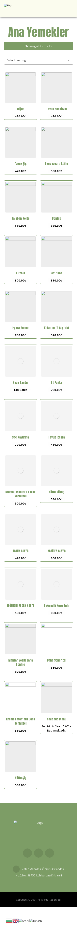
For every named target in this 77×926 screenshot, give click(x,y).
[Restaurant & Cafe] (17, 8)
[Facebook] (27, 853)
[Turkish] (35, 920)
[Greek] (24, 920)
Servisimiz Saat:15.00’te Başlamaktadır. (56, 724)
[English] (15, 920)
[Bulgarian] (9, 920)
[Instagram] (38, 853)
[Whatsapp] (49, 853)
